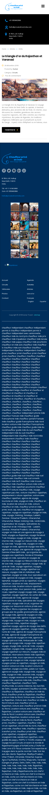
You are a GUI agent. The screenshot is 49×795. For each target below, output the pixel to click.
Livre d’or (30, 294)
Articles (30, 289)
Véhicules (6, 289)
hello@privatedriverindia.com (13, 196)
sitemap (37, 315)
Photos (5, 294)
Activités (30, 285)
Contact (5, 298)
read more (10, 130)
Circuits (5, 285)
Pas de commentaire (13, 76)
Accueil (5, 280)
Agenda (30, 280)
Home (4, 49)
